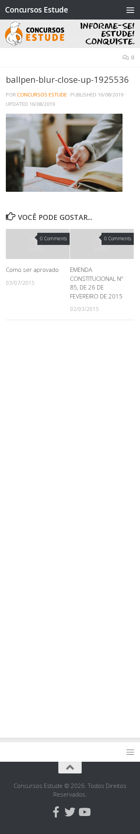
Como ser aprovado (32, 269)
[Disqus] (70, 433)
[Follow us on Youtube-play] (84, 812)
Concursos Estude (36, 9)
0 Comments (53, 238)
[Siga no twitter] (70, 812)
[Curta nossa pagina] (56, 812)
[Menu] (130, 10)
